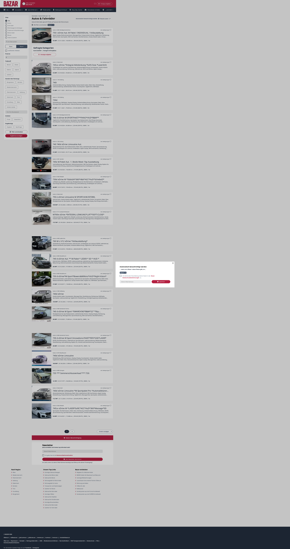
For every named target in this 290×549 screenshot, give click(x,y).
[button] (173, 263)
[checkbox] (145, 277)
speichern (162, 282)
